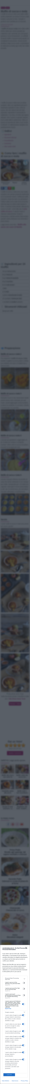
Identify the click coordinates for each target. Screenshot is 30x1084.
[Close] (26, 948)
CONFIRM (9, 1074)
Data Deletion (5, 1080)
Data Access (15, 1080)
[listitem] (15, 979)
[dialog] (15, 1014)
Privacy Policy (24, 1080)
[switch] (23, 983)
